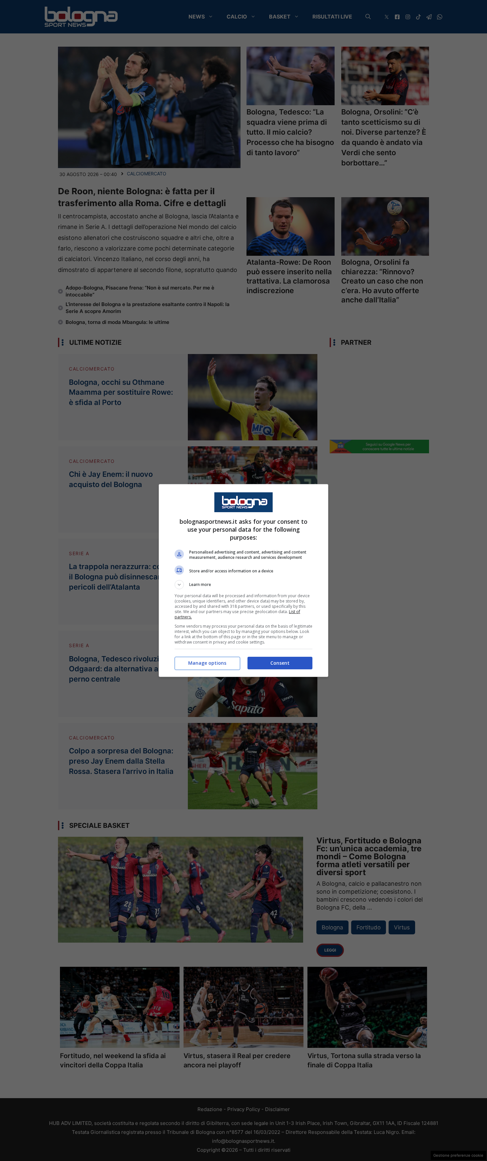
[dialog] (243, 580)
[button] (243, 584)
